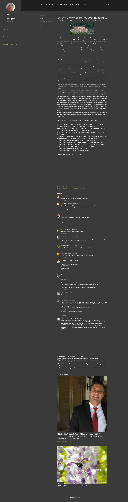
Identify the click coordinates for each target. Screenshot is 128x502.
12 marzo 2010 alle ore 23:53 (72, 215)
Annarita (63, 215)
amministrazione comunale (47, 21)
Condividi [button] (42, 15)
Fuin (62, 292)
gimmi (63, 229)
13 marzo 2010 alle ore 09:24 (71, 229)
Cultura (42, 23)
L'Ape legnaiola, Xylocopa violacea (74, 485)
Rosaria (63, 260)
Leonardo (63, 203)
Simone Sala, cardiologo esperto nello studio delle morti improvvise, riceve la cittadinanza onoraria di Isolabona (79, 436)
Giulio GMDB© (65, 196)
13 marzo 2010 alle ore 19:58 (71, 253)
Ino (62, 300)
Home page (49, 8)
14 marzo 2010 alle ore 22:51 (72, 282)
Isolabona (42, 25)
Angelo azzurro (65, 275)
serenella (63, 236)
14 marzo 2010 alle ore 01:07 (71, 260)
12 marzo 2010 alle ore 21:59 (75, 196)
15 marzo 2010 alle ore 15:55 (69, 300)
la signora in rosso (65, 245)
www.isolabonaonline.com (66, 4)
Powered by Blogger (75, 497)
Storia (41, 27)
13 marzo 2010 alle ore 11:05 (76, 245)
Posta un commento (66, 441)
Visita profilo (10, 21)
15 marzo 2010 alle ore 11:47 (69, 292)
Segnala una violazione (10, 44)
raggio (62, 253)
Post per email (65, 186)
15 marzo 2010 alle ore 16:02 (75, 318)
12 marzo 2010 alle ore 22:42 (73, 203)
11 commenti (64, 488)
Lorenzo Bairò (64, 318)
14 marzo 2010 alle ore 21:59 (75, 274)
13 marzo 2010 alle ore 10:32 (72, 236)
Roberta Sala (10, 14)
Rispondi (63, 200)
